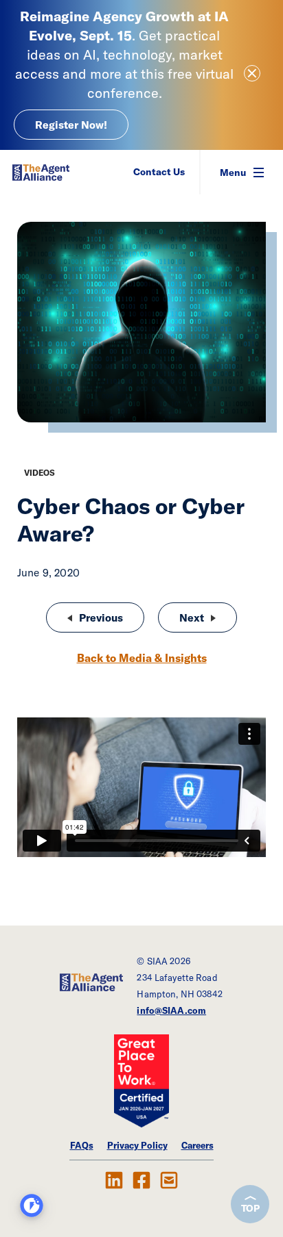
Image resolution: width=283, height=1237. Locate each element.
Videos (39, 473)
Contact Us (159, 172)
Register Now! (71, 124)
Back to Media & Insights (142, 658)
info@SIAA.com (171, 1010)
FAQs (81, 1145)
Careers (197, 1145)
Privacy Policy (137, 1145)
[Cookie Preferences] (31, 1205)
